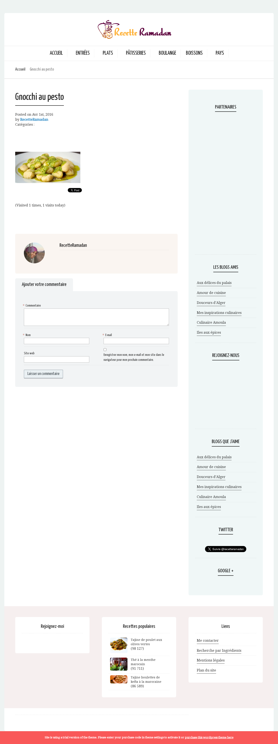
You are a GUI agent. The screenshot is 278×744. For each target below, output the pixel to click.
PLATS (108, 53)
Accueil (56, 53)
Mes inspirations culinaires (219, 313)
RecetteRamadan (34, 119)
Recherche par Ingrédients (219, 650)
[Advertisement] (96, 137)
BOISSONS (194, 53)
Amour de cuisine (211, 293)
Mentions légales (211, 660)
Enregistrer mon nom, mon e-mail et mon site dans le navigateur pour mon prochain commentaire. (134, 357)
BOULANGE (167, 53)
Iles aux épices (209, 332)
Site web (29, 353)
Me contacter (208, 640)
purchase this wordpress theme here (209, 737)
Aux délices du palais (214, 283)
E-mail (108, 335)
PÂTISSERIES (136, 53)
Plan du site (206, 670)
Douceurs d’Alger (211, 303)
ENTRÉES (83, 53)
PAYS (220, 53)
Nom (27, 335)
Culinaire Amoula (211, 322)
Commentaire (32, 305)
